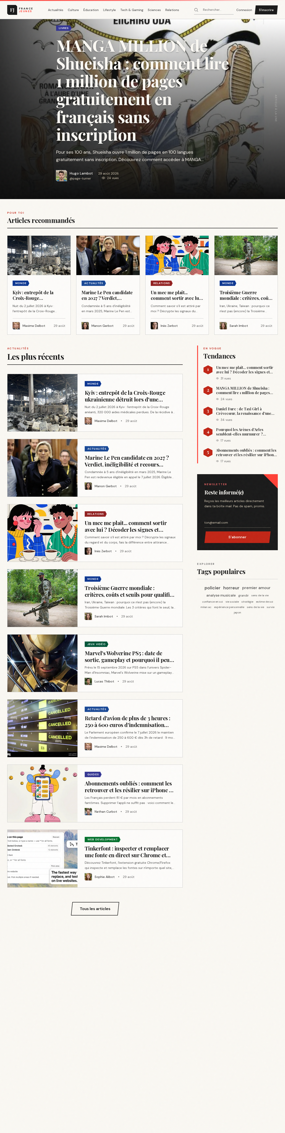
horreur (231, 588)
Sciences (154, 10)
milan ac (206, 607)
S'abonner (237, 537)
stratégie (247, 602)
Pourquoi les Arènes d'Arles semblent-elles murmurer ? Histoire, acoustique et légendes (243, 431)
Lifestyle (109, 10)
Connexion (244, 10)
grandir (243, 595)
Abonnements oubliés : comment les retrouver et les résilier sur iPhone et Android (246, 452)
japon (237, 612)
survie (270, 607)
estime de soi (264, 602)
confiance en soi (212, 602)
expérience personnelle (229, 607)
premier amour (256, 587)
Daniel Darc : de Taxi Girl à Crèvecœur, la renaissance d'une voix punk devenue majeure (243, 411)
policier (213, 588)
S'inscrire (266, 10)
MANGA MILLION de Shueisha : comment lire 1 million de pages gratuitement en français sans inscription (243, 390)
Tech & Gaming (131, 10)
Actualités (55, 10)
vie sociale (232, 602)
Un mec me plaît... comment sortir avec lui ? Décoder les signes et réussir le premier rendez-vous (244, 369)
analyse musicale (221, 595)
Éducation (91, 10)
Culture (73, 10)
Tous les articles (95, 908)
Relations (172, 10)
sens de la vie (260, 595)
